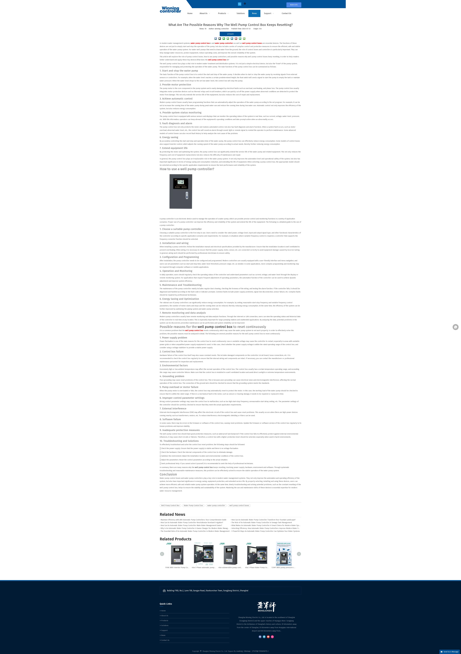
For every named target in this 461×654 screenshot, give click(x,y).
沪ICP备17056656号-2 (260, 651)
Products (164, 621)
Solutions (164, 625)
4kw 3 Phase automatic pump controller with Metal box (204, 568)
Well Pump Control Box (170, 506)
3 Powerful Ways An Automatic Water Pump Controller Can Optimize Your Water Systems (265, 531)
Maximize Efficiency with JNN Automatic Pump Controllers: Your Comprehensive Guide (193, 520)
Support (164, 630)
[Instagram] (272, 636)
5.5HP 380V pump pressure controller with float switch (284, 568)
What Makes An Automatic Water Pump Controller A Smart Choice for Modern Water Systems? (265, 525)
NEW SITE (294, 5)
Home (163, 611)
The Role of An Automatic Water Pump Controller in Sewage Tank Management (261, 523)
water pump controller (216, 506)
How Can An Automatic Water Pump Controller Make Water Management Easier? (191, 525)
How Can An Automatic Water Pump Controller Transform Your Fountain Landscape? (263, 520)
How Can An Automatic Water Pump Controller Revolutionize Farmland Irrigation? (192, 523)
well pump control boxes (239, 506)
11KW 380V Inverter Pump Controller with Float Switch (177, 568)
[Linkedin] (264, 636)
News (163, 635)
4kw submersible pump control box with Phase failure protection (230, 568)
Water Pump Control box (193, 506)
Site (260, 29)
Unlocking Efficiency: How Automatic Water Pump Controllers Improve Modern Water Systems (265, 528)
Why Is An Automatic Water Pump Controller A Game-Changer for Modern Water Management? (195, 528)
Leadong (239, 651)
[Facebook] (260, 636)
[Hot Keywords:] (239, 4)
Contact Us (165, 640)
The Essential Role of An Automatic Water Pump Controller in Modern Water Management (195, 531)
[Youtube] (268, 636)
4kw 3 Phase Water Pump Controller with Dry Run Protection (257, 568)
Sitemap (247, 651)
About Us (164, 616)
